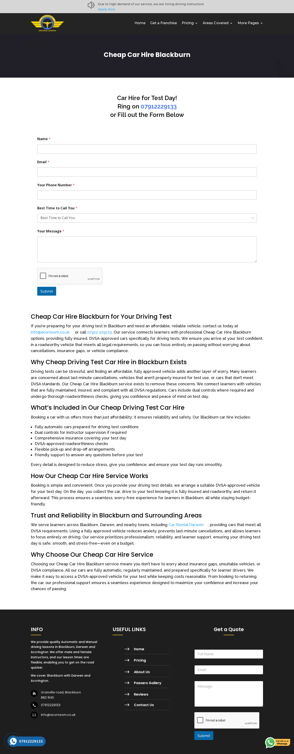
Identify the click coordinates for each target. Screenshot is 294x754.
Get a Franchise (163, 23)
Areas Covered (216, 23)
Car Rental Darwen (186, 524)
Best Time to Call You (57, 208)
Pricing (188, 23)
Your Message (50, 231)
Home (140, 23)
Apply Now (106, 9)
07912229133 (159, 106)
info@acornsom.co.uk (50, 332)
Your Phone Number (56, 185)
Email (43, 162)
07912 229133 (99, 332)
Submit (46, 291)
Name (44, 139)
